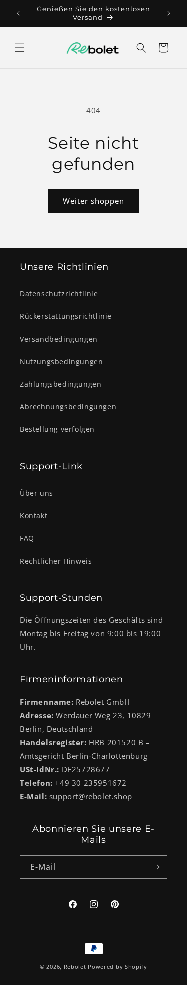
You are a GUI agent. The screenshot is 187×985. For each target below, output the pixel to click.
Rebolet (75, 966)
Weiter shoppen (93, 201)
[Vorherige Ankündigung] (18, 13)
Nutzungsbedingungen (61, 361)
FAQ (27, 538)
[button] (20, 48)
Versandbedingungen (59, 339)
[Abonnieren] (156, 867)
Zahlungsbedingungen (60, 384)
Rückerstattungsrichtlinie (66, 316)
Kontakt (33, 515)
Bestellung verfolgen (57, 429)
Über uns (36, 493)
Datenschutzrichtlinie (59, 293)
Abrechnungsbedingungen (68, 406)
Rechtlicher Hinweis (56, 561)
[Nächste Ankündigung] (169, 13)
